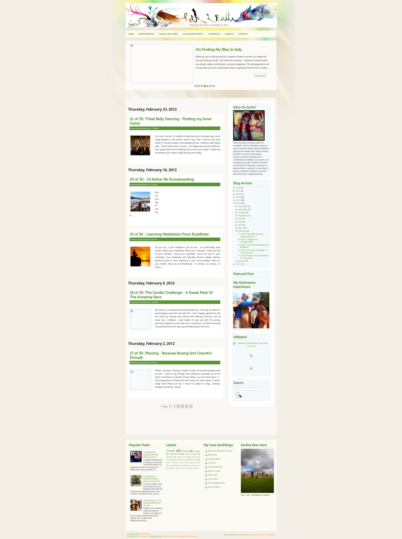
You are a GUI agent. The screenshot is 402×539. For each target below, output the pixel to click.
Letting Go (187, 465)
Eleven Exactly (195, 463)
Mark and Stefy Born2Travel (220, 450)
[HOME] (131, 34)
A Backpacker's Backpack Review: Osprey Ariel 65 (151, 454)
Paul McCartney (180, 459)
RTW (185, 450)
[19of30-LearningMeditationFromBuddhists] (175, 234)
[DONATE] (229, 34)
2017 (238, 191)
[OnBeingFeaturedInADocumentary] (227, 49)
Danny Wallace (191, 454)
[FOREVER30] (214, 34)
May (240, 221)
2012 (238, 203)
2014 (238, 197)
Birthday (169, 457)
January (241, 261)
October (242, 212)
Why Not (193, 468)
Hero (179, 465)
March (241, 228)
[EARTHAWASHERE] (168, 34)
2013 (238, 200)
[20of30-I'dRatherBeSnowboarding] (175, 179)
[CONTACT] (243, 34)
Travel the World (184, 457)
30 (167, 463)
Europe (197, 451)
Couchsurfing (175, 454)
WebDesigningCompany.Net (253, 534)
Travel (170, 451)
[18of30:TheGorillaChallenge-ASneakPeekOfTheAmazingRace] (175, 294)
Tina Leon (212, 462)
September (243, 215)
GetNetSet (271, 534)
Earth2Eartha (145, 534)
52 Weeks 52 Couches (179, 463)
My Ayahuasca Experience (244, 284)
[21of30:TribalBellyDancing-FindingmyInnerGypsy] (175, 121)
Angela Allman (214, 459)
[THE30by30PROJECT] (193, 34)
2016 (238, 194)
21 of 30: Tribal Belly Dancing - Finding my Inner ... (251, 235)
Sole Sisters (213, 479)
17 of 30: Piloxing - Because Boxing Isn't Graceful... (253, 256)
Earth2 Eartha (214, 487)
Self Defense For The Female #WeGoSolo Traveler (152, 503)
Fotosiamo (212, 454)
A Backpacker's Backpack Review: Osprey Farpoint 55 (151, 479)
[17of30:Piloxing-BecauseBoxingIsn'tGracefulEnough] (175, 355)
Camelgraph (143, 536)
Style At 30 (212, 475)
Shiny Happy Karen (216, 483)
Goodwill (171, 465)
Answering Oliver (215, 467)
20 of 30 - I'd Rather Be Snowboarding (248, 240)
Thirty (185, 468)
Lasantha (166, 536)
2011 (238, 264)
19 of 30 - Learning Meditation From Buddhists (253, 246)
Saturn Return (176, 468)
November (243, 209)
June (240, 218)
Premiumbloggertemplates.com (184, 536)
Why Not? (194, 459)
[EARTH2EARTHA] (146, 34)
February (242, 231)
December (243, 206)
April (240, 225)
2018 (238, 187)
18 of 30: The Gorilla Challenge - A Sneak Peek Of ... (253, 251)
